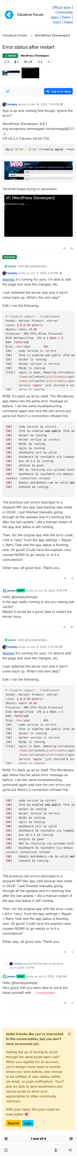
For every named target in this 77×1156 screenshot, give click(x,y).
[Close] (69, 1034)
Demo (66, 17)
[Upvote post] (64, 248)
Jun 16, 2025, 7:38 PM (45, 104)
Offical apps (61, 7)
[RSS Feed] (49, 62)
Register (13, 1123)
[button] (6, 1150)
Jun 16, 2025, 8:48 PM (52, 590)
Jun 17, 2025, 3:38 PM (52, 976)
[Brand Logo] (9, 15)
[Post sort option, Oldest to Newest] (8, 91)
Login (28, 1123)
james (12, 266)
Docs (57, 22)
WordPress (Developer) (35, 55)
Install (68, 22)
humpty (12, 104)
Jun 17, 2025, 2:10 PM (44, 273)
